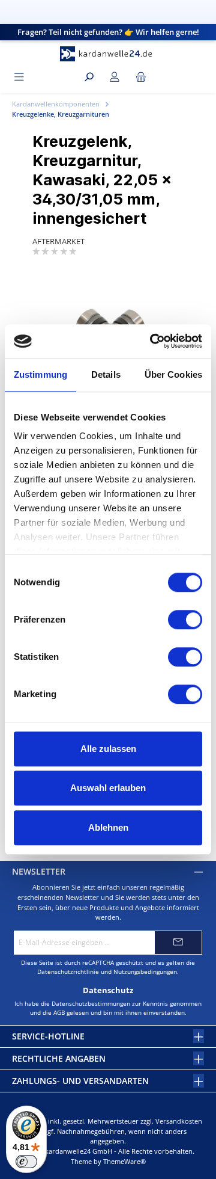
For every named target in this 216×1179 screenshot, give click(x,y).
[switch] (185, 619)
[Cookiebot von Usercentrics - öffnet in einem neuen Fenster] (152, 341)
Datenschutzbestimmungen (91, 1003)
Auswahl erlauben (108, 788)
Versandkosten (178, 1120)
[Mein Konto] (114, 77)
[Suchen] (89, 77)
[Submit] (178, 943)
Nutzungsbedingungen (145, 971)
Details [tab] (106, 374)
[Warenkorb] (141, 77)
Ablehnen (108, 827)
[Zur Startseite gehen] (108, 53)
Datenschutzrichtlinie (68, 971)
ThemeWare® (124, 1161)
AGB (59, 1012)
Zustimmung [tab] (40, 374)
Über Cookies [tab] (173, 374)
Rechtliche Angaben (59, 1058)
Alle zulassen (108, 748)
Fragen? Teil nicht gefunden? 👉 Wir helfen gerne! (108, 31)
